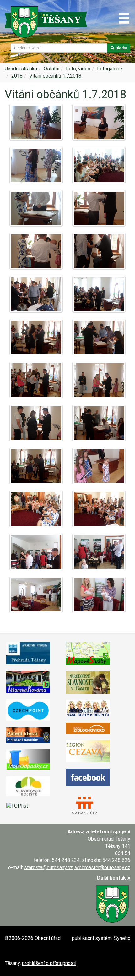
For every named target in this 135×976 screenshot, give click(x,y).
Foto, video (78, 69)
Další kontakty (113, 878)
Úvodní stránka (21, 69)
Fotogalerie (109, 69)
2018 (17, 76)
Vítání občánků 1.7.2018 (55, 76)
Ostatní (51, 69)
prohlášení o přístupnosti (49, 963)
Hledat (120, 48)
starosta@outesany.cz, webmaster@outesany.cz (77, 867)
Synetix (122, 938)
